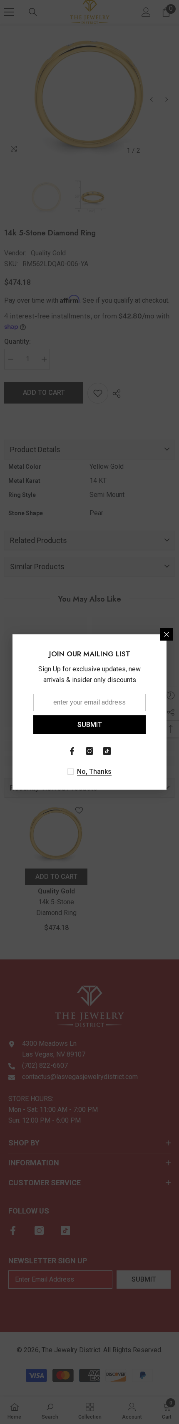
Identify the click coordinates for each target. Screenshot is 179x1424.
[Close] (166, 634)
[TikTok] (107, 751)
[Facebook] (72, 751)
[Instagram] (89, 751)
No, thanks (94, 772)
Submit (89, 725)
